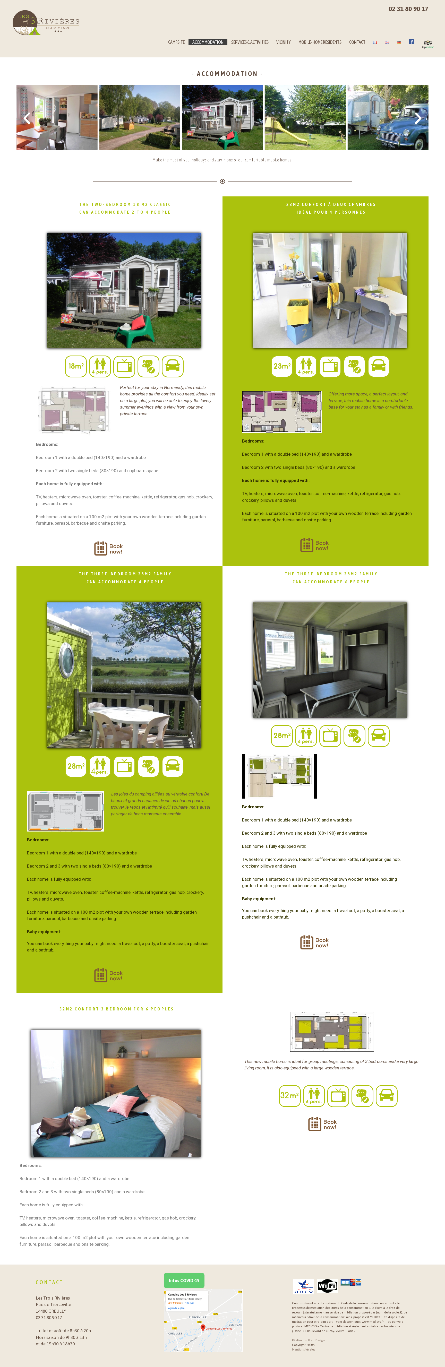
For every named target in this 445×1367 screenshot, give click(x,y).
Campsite (176, 42)
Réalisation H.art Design (308, 1340)
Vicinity (283, 42)
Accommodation (208, 42)
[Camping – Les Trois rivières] (46, 22)
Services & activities (250, 42)
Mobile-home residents (319, 42)
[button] (27, 118)
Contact (357, 42)
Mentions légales (303, 1349)
